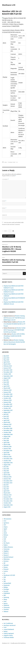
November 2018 (8, 396)
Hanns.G (6, 555)
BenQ (5, 537)
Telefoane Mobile (9, 637)
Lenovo (6, 571)
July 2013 (6, 485)
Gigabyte (6, 551)
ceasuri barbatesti (9, 629)
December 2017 (8, 404)
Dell (5, 539)
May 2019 (6, 384)
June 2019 (6, 382)
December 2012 (8, 499)
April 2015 (6, 452)
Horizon (6, 561)
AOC (5, 525)
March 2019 (7, 388)
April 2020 (7, 362)
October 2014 (7, 460)
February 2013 (7, 495)
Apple (5, 529)
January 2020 (7, 368)
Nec (5, 579)
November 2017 (8, 406)
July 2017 (6, 414)
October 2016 (7, 432)
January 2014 (7, 478)
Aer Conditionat (8, 623)
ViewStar (6, 609)
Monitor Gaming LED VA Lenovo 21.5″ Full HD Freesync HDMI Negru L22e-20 (14, 318)
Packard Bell (7, 583)
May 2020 (6, 360)
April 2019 (6, 386)
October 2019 (7, 374)
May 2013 (6, 489)
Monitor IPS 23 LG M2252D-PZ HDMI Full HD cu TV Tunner (14, 324)
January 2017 (7, 426)
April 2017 (6, 420)
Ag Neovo (6, 523)
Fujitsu (6, 545)
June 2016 (6, 438)
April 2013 (6, 491)
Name (4, 201)
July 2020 (6, 356)
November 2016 (8, 430)
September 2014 (8, 462)
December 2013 (8, 480)
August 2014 (7, 464)
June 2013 (6, 487)
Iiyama (6, 567)
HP (4, 563)
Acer (5, 521)
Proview (6, 591)
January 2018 (7, 402)
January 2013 (7, 497)
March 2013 (7, 493)
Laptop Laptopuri (9, 633)
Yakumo (6, 611)
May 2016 (6, 440)
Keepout (6, 569)
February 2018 (8, 400)
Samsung (6, 597)
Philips (6, 587)
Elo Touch (6, 543)
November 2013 (8, 483)
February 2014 (7, 476)
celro (5, 162)
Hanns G (6, 553)
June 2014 (6, 468)
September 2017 (8, 410)
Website (4, 215)
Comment (5, 179)
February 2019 (7, 390)
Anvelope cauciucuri (10, 625)
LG (17, 162)
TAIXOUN (6, 605)
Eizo (5, 541)
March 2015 (7, 454)
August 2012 (7, 507)
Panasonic (7, 585)
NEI (5, 581)
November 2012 (8, 501)
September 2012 (8, 505)
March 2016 (7, 444)
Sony (5, 601)
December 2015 (8, 450)
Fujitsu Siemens (8, 547)
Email (4, 208)
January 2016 (7, 448)
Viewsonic (7, 607)
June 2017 (6, 416)
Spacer (6, 603)
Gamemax (6, 549)
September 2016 (8, 434)
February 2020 (8, 366)
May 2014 (6, 470)
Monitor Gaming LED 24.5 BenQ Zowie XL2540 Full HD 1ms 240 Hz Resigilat (14, 342)
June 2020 (6, 358)
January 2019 (7, 392)
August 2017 (7, 412)
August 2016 (7, 436)
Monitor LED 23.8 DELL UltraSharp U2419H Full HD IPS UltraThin (14, 336)
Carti (5, 627)
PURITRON (7, 593)
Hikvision (6, 559)
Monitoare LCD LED (9, 575)
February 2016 (7, 446)
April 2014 (6, 472)
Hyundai (6, 565)
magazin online (8, 635)
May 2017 (6, 418)
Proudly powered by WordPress (18, 643)
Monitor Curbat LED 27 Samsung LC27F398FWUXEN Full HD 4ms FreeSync (14, 330)
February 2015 (7, 456)
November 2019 (8, 372)
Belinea (6, 535)
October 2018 (7, 398)
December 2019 (8, 370)
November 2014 (8, 458)
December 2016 (8, 428)
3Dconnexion (7, 519)
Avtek (5, 533)
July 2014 (6, 466)
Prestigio (6, 589)
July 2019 (6, 380)
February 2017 (7, 424)
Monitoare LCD (8, 5)
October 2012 (7, 503)
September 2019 (8, 376)
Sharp (5, 599)
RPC (5, 595)
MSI (5, 577)
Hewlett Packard (8, 557)
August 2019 (7, 378)
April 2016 (6, 442)
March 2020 (7, 364)
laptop (5, 631)
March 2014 (7, 474)
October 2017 (7, 408)
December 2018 (8, 394)
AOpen (5, 527)
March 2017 (7, 422)
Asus (5, 531)
